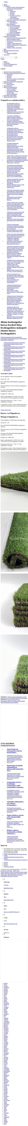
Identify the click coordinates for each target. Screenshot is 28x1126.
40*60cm (12, 13)
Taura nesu (6, 54)
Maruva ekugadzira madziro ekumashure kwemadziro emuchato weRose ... (15, 256)
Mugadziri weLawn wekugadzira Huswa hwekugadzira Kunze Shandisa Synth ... (15, 139)
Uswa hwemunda (14, 28)
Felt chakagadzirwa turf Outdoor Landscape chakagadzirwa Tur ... (15, 230)
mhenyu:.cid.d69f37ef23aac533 (11, 912)
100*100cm (13, 11)
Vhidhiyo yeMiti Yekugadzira (14, 43)
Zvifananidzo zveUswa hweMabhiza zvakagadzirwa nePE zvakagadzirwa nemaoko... (15, 784)
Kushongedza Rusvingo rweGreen (9, 876)
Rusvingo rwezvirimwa (10, 873)
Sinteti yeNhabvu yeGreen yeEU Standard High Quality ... (15, 816)
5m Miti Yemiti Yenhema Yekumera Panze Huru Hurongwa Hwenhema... (15, 124)
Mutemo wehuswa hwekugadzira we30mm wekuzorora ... (14, 831)
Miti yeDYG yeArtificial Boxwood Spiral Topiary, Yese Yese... (15, 162)
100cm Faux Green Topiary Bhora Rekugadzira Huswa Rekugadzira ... (15, 220)
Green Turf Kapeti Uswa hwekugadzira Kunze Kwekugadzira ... (13, 281)
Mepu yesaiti (16, 870)
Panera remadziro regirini (7, 872)
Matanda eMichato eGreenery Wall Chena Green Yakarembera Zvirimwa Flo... (15, 186)
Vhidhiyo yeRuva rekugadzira (14, 47)
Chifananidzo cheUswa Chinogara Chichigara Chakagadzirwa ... (15, 112)
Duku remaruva (14, 22)
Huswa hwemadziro (15, 26)
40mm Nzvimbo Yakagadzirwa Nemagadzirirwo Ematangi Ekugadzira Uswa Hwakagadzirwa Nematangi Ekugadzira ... (15, 302)
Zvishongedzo (13, 31)
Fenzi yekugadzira (14, 18)
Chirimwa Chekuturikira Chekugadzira (16, 20)
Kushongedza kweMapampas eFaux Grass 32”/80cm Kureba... (15, 175)
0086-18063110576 (8, 900)
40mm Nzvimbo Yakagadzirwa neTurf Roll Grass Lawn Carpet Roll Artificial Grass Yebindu (14, 697)
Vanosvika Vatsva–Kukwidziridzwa (15, 7)
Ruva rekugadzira (11, 21)
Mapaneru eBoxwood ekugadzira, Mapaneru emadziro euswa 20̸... (15, 317)
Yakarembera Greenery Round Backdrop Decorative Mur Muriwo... (14, 198)
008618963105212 (8, 888)
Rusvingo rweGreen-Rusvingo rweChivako (14, 73)
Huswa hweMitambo (15, 32)
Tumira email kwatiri (6, 410)
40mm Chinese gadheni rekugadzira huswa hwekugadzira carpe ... (15, 292)
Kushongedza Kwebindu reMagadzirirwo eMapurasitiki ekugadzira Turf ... (15, 768)
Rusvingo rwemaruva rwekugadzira (15, 16)
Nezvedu (6, 52)
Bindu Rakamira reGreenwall (15, 875)
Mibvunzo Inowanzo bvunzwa (11, 50)
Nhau (5, 49)
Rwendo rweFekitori (12, 53)
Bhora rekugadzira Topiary (13, 35)
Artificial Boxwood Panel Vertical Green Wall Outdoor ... (15, 208)
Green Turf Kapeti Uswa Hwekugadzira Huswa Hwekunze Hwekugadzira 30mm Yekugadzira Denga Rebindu (13, 701)
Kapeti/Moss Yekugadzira (13, 33)
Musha (5, 4)
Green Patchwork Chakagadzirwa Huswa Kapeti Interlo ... (14, 750)
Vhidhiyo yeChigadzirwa (10, 36)
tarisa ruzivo (10, 762)
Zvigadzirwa (7, 6)
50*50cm (12, 14)
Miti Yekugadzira (11, 24)
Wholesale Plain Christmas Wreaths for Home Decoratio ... (15, 152)
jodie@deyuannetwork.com (10, 923)
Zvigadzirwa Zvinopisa (6, 870)
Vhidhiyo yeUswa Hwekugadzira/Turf (16, 38)
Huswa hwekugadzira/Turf (13, 25)
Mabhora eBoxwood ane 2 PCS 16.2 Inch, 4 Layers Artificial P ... (15, 270)
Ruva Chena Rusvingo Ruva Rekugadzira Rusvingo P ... (14, 243)
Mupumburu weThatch (15, 29)
